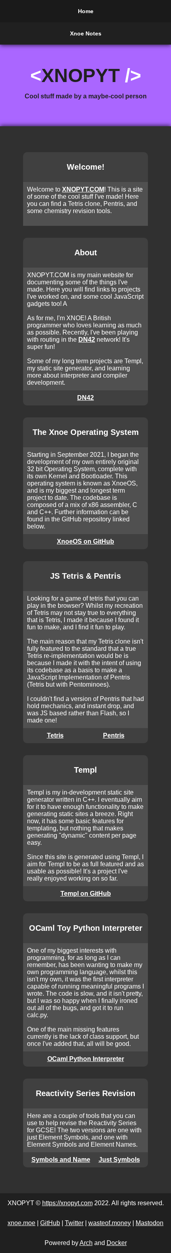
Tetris (55, 735)
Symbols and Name (60, 1159)
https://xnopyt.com (67, 1203)
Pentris (113, 735)
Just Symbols (119, 1159)
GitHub (50, 1223)
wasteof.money (109, 1223)
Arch (86, 1242)
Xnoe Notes (85, 33)
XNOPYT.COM (83, 189)
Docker (117, 1242)
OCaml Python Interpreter (85, 1058)
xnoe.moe (21, 1223)
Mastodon (149, 1223)
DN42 (86, 339)
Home (85, 11)
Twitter (74, 1223)
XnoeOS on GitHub (85, 541)
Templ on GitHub (85, 893)
